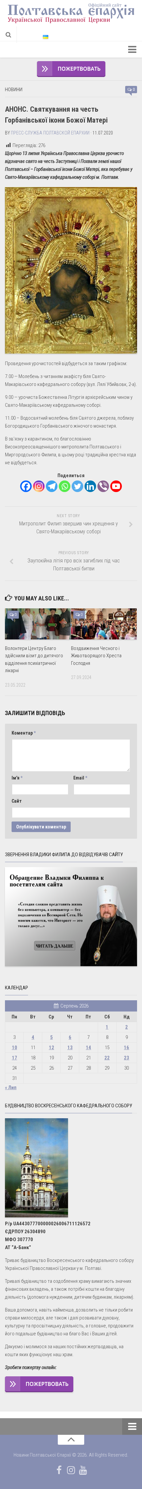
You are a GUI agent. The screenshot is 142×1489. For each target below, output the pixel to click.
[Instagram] (39, 486)
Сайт (17, 801)
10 (14, 1047)
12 (51, 1047)
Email (80, 778)
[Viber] (103, 486)
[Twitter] (77, 486)
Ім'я (17, 778)
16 (126, 1047)
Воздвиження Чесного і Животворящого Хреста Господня (96, 655)
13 (70, 1047)
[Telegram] (51, 486)
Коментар (24, 733)
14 (88, 1047)
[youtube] (83, 1470)
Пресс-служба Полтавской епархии (50, 132)
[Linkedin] (90, 486)
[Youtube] (116, 486)
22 (107, 1058)
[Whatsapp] (64, 486)
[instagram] (71, 1470)
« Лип (11, 1087)
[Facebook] (26, 486)
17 (14, 1058)
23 (126, 1058)
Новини (13, 90)
